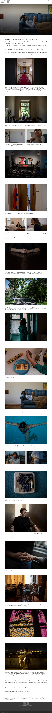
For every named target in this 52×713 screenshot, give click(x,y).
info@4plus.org (27, 706)
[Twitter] (50, 0)
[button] (46, 3)
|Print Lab (33, 2)
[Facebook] (47, 0)
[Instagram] (48, 0)
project (22, 2)
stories (14, 2)
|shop (37, 2)
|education (28, 2)
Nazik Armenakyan (5, 31)
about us (41, 2)
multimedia (18, 2)
